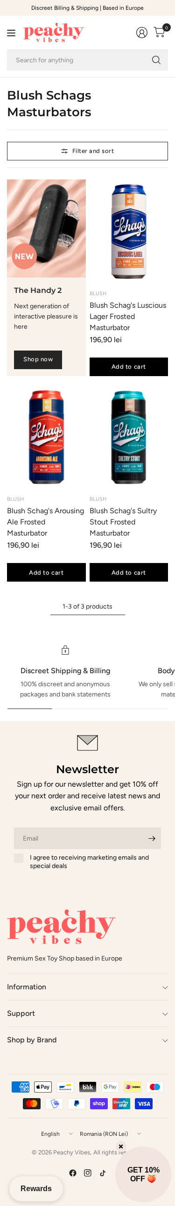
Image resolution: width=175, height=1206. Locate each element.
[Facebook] (72, 1173)
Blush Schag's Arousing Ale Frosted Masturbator (45, 521)
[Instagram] (87, 1173)
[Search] (156, 60)
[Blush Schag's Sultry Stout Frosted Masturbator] (129, 437)
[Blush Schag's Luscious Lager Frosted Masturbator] (129, 231)
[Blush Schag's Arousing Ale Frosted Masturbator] (46, 437)
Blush (98, 294)
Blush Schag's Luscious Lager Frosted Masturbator (128, 316)
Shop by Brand (31, 1039)
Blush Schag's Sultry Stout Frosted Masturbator (123, 521)
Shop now (38, 359)
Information (26, 986)
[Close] (120, 1146)
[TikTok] (102, 1173)
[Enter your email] (151, 838)
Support (21, 1013)
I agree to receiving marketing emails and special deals (89, 862)
